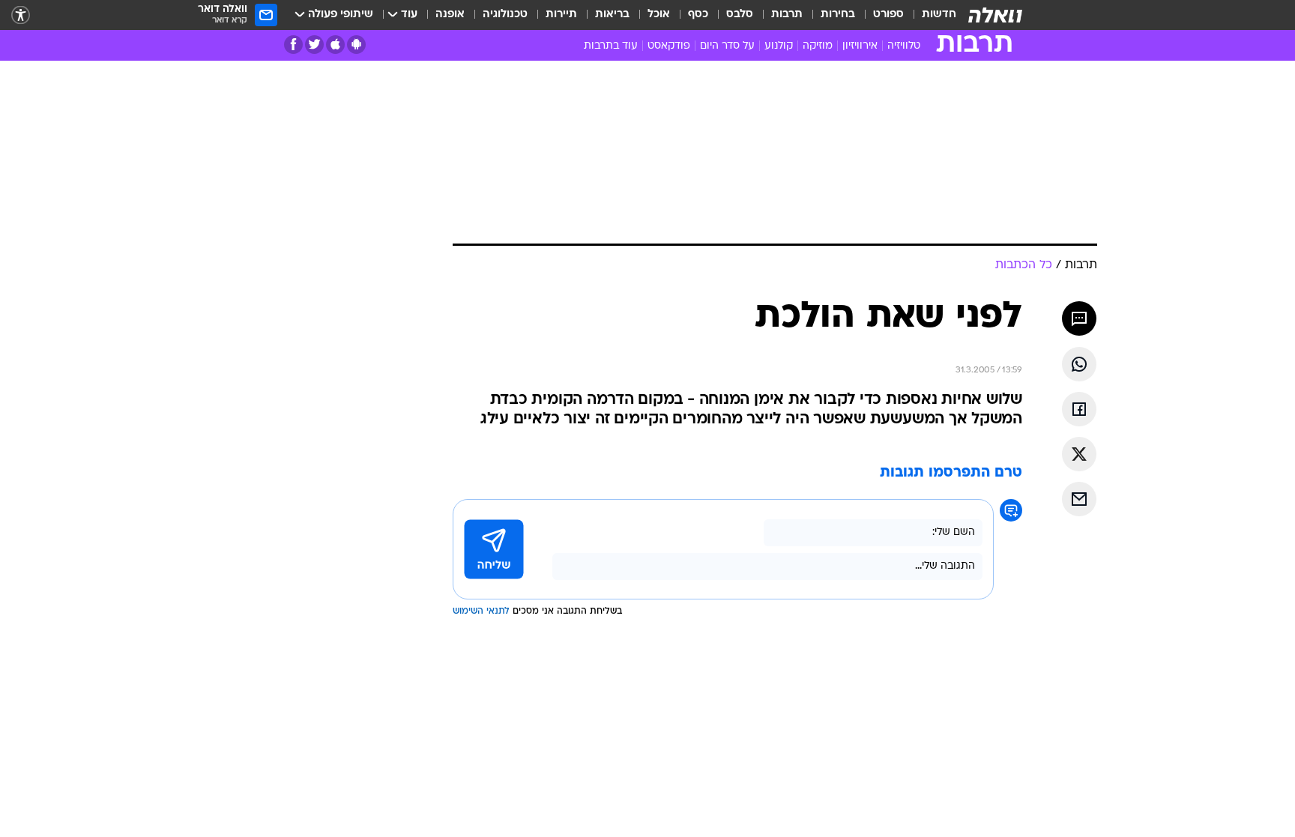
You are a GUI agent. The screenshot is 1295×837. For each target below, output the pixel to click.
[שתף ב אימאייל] (1079, 499)
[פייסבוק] (293, 44)
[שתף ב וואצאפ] (1079, 364)
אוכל (659, 14)
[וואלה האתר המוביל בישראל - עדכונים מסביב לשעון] (995, 14)
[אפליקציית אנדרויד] (356, 44)
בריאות (612, 14)
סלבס (739, 14)
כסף (698, 14)
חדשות (939, 14)
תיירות (561, 14)
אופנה (450, 14)
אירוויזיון (860, 46)
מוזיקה (818, 46)
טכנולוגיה (505, 14)
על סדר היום (727, 46)
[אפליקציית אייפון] (335, 44)
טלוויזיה (903, 46)
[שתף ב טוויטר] (1079, 454)
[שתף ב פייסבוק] (1079, 409)
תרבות (787, 14)
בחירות (838, 14)
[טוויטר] (314, 44)
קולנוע (778, 46)
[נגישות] (20, 15)
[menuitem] (930, 15)
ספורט (888, 14)
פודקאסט (669, 46)
